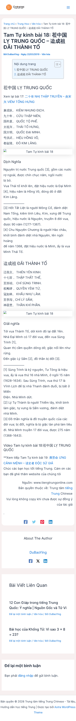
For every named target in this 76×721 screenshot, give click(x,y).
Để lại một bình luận (20, 614)
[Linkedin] (50, 522)
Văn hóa (36, 23)
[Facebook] (25, 522)
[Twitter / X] (38, 561)
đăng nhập (25, 675)
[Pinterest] (42, 522)
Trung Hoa (23, 23)
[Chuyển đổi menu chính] (68, 7)
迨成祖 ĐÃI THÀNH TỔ (31, 74)
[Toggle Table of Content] (56, 64)
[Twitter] (34, 522)
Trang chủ (9, 23)
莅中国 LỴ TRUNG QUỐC (32, 69)
